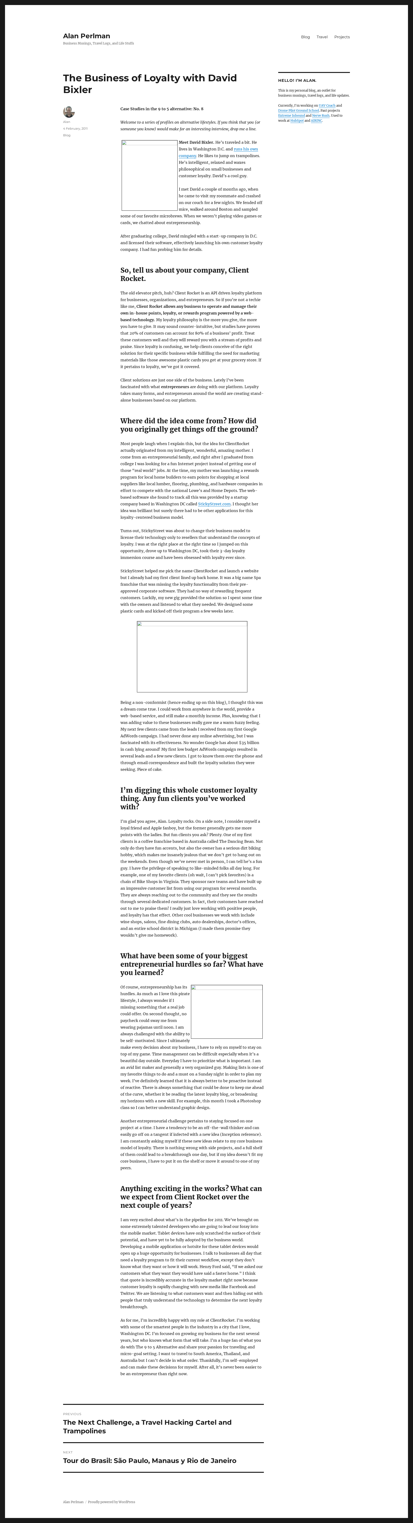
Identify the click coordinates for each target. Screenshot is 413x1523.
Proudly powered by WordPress (111, 1502)
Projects (342, 37)
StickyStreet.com (214, 504)
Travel (322, 37)
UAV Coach (327, 106)
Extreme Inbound (291, 116)
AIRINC (316, 121)
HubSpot (297, 121)
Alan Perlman (86, 36)
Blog (305, 37)
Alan (66, 122)
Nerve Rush (321, 116)
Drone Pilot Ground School (298, 111)
